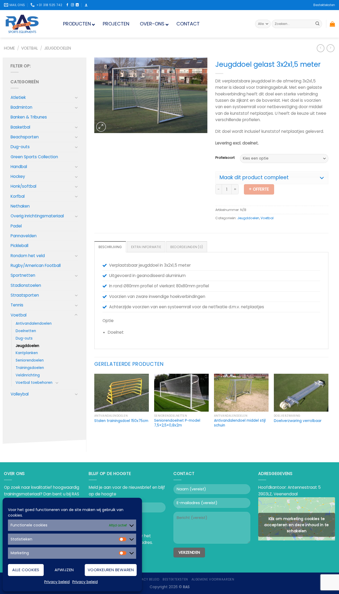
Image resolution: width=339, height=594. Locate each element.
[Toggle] (76, 97)
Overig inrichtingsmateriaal (37, 216)
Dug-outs (20, 146)
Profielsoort (225, 158)
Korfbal (18, 196)
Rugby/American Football (36, 265)
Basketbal (20, 127)
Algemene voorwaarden (212, 579)
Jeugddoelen (57, 48)
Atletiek (18, 97)
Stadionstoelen (26, 285)
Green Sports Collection (34, 157)
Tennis (17, 305)
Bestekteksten (324, 5)
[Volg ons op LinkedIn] (77, 5)
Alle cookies (25, 570)
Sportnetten (23, 275)
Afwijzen (64, 570)
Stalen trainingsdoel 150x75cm (121, 421)
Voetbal (29, 48)
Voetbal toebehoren (34, 382)
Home (9, 48)
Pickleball (19, 245)
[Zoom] (101, 127)
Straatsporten (25, 295)
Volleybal (20, 394)
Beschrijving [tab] (110, 247)
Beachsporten (25, 137)
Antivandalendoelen (34, 323)
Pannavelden (24, 236)
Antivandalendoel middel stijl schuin (240, 423)
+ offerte (259, 189)
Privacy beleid (57, 581)
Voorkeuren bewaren (111, 570)
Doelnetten (26, 330)
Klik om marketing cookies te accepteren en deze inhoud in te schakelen (296, 525)
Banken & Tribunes (29, 117)
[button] (272, 178)
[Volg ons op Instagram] (72, 5)
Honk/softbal (23, 186)
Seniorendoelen (30, 360)
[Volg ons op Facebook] (67, 5)
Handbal (19, 166)
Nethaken (20, 206)
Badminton (21, 107)
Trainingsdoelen (30, 367)
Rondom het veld (28, 255)
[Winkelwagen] (332, 24)
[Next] (328, 408)
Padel (16, 226)
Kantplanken (27, 352)
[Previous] (95, 408)
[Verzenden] (317, 24)
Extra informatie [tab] (146, 247)
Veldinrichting (28, 375)
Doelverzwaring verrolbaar (298, 421)
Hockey (18, 176)
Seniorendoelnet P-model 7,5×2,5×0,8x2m (177, 423)
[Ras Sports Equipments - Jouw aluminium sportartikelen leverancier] (27, 24)
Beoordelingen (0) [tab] (186, 247)
